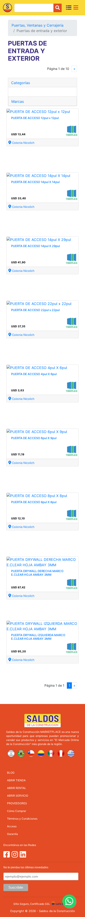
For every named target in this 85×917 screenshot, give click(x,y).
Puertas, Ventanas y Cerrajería (37, 25)
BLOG (11, 772)
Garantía (12, 834)
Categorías (20, 82)
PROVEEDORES (17, 803)
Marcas (17, 101)
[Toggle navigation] (75, 7)
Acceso (12, 826)
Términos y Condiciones (22, 818)
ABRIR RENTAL (16, 788)
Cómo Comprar (16, 811)
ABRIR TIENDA (16, 780)
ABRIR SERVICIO (17, 795)
